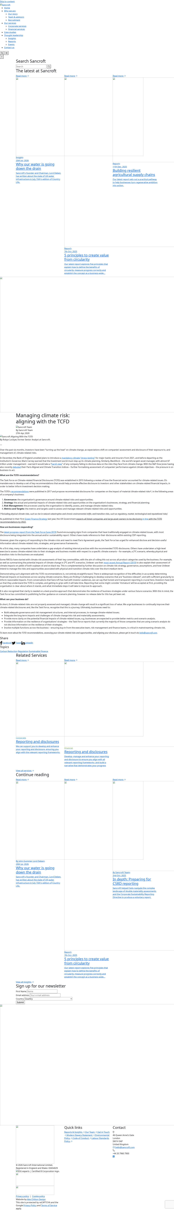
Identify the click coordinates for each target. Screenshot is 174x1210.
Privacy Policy (29, 1205)
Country (20, 998)
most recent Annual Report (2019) (120, 562)
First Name (21, 991)
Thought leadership (13, 35)
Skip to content (7, 1)
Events (11, 44)
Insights (12, 38)
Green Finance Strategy (36, 519)
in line (145, 519)
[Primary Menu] (6, 53)
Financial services (16, 29)
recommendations (20, 491)
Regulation (23, 651)
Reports (12, 41)
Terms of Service (49, 1205)
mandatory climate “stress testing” (78, 457)
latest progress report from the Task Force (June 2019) (30, 532)
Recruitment (14, 20)
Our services (10, 23)
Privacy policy (22, 1196)
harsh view (56, 464)
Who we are (10, 11)
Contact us (9, 47)
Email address (22, 995)
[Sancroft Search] (2, 53)
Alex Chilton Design (36, 1199)
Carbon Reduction (8, 651)
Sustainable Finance (38, 651)
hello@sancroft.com (148, 632)
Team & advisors (16, 17)
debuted (17, 467)
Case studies (10, 32)
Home (7, 7)
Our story (12, 14)
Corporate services (17, 26)
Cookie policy (38, 1196)
